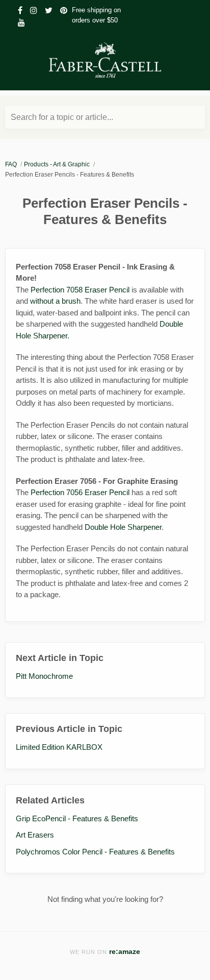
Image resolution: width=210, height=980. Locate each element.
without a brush (55, 301)
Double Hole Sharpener (123, 527)
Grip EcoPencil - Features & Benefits (77, 818)
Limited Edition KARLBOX (59, 747)
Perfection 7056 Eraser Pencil (80, 492)
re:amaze (124, 951)
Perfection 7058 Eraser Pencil (80, 289)
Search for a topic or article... (62, 117)
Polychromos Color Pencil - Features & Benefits (95, 851)
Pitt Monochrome (44, 676)
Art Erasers (35, 834)
